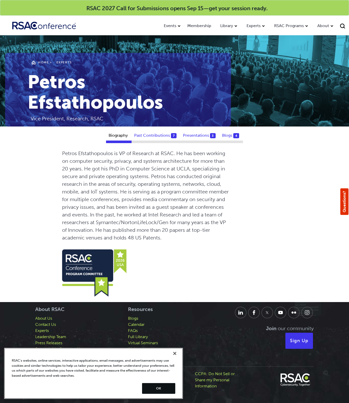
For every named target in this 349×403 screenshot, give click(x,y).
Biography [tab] (118, 135)
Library (226, 25)
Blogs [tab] (229, 135)
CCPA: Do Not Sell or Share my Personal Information (215, 379)
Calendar (136, 324)
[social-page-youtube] (280, 312)
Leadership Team (50, 336)
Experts (254, 25)
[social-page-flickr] (294, 312)
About (323, 25)
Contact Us (45, 324)
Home (43, 62)
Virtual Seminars (143, 342)
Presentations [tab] (198, 135)
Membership (199, 25)
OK (158, 388)
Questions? (344, 201)
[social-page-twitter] (267, 312)
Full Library (138, 336)
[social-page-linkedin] (241, 312)
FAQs (133, 330)
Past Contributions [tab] (154, 135)
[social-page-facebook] (254, 312)
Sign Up (299, 340)
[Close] (174, 353)
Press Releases (48, 342)
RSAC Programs (289, 25)
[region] (93, 373)
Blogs (133, 318)
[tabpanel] (174, 224)
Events (170, 25)
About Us (43, 318)
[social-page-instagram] (307, 312)
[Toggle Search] (343, 27)
